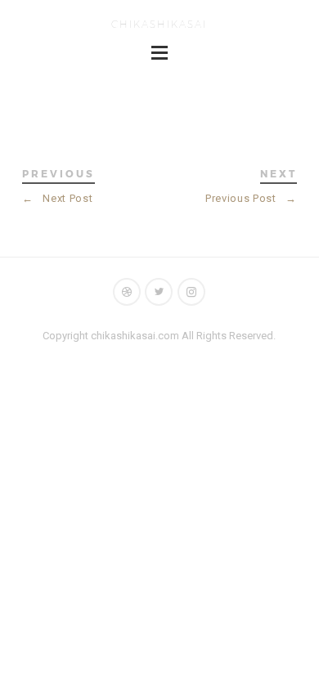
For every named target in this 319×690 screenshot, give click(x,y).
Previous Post (251, 198)
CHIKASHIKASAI (159, 23)
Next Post (57, 198)
